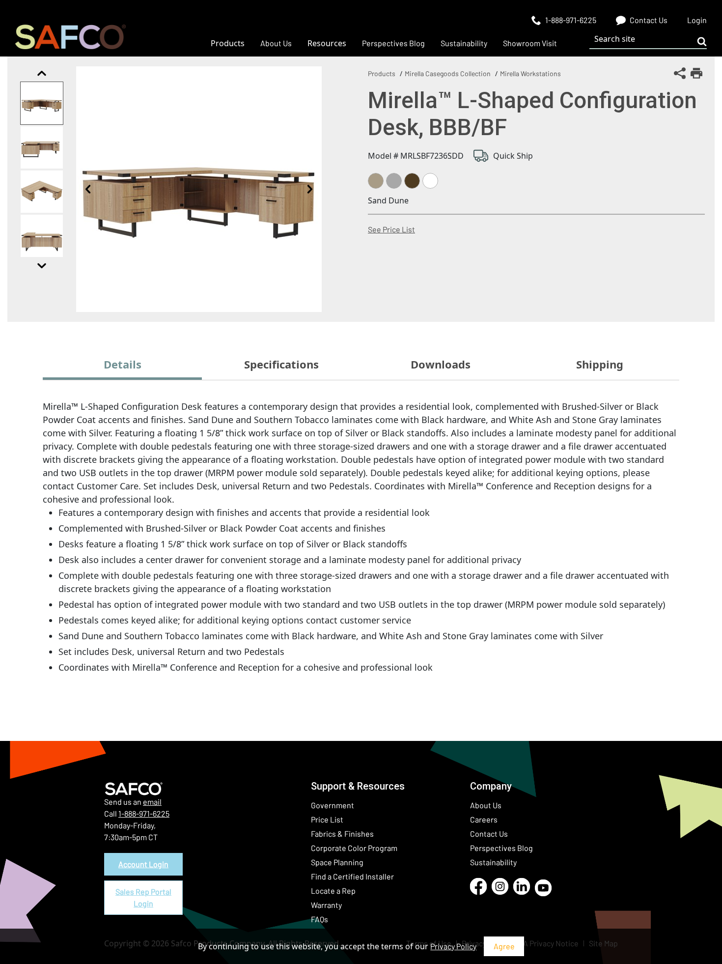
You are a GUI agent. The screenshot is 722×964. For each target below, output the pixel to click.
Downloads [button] (441, 364)
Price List (327, 819)
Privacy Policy (453, 946)
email (152, 801)
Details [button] (122, 364)
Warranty (326, 904)
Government (332, 805)
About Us (485, 805)
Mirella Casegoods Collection (448, 73)
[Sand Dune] (376, 181)
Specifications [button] (281, 364)
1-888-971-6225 (143, 813)
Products (381, 73)
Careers (484, 819)
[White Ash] (430, 181)
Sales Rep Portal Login (143, 897)
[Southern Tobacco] (412, 181)
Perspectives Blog (501, 847)
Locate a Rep (333, 890)
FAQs (319, 919)
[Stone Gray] (394, 181)
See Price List (391, 229)
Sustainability (493, 862)
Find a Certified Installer (352, 876)
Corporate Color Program (354, 847)
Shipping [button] (599, 364)
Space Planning (337, 862)
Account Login (143, 864)
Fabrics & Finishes (342, 833)
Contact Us (489, 833)
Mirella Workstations (530, 73)
